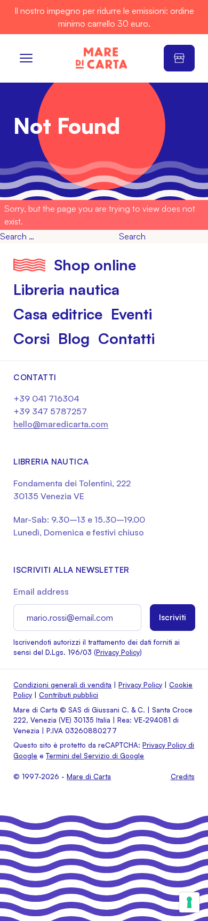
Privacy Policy (118, 652)
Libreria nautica (66, 289)
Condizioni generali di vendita (62, 684)
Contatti (126, 338)
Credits (183, 776)
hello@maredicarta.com (60, 424)
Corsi (31, 338)
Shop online (95, 264)
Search (132, 236)
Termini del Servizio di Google (95, 755)
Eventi (131, 314)
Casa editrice (57, 314)
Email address (41, 591)
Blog (74, 338)
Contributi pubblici (68, 695)
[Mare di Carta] (101, 58)
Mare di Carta (89, 776)
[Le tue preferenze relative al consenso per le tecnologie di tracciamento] (189, 902)
